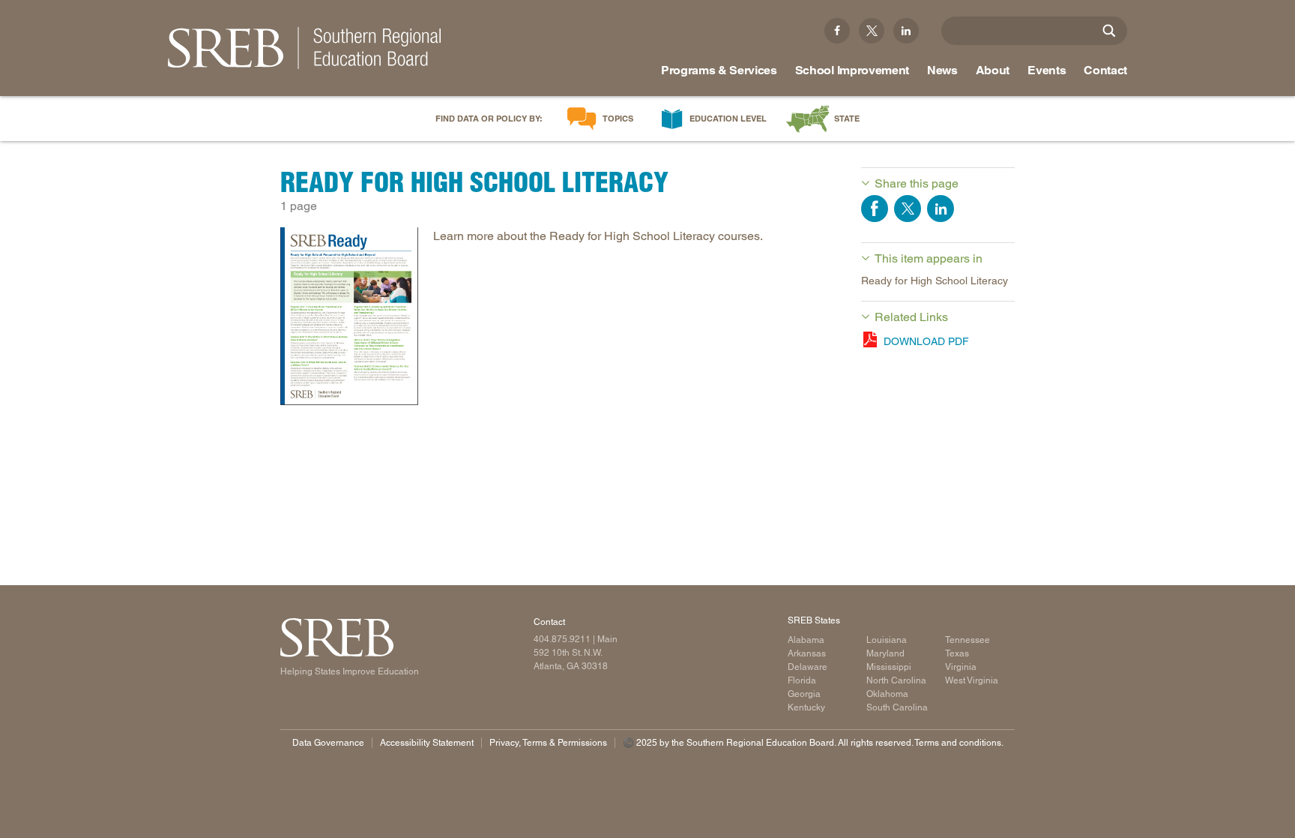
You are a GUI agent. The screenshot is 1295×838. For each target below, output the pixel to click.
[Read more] (349, 318)
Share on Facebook (874, 208)
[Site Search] (1109, 31)
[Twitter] (871, 31)
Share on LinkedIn (940, 208)
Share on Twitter (907, 208)
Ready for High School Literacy (934, 281)
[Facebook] (837, 31)
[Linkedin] (906, 31)
